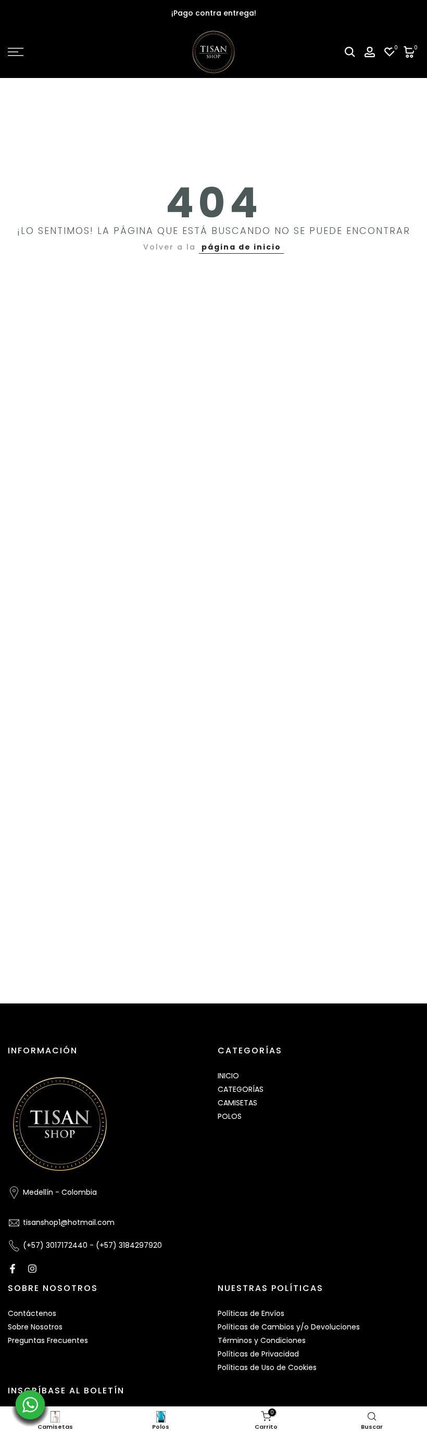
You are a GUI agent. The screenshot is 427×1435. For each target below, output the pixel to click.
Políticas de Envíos (251, 1313)
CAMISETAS (237, 1103)
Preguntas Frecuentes (48, 1340)
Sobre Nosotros (35, 1327)
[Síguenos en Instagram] (32, 1268)
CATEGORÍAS (240, 1089)
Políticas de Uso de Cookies (267, 1367)
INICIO (228, 1076)
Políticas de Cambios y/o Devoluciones (289, 1327)
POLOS (230, 1116)
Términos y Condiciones (262, 1340)
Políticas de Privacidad (258, 1354)
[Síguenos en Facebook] (12, 1268)
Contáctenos (32, 1313)
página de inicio (241, 247)
